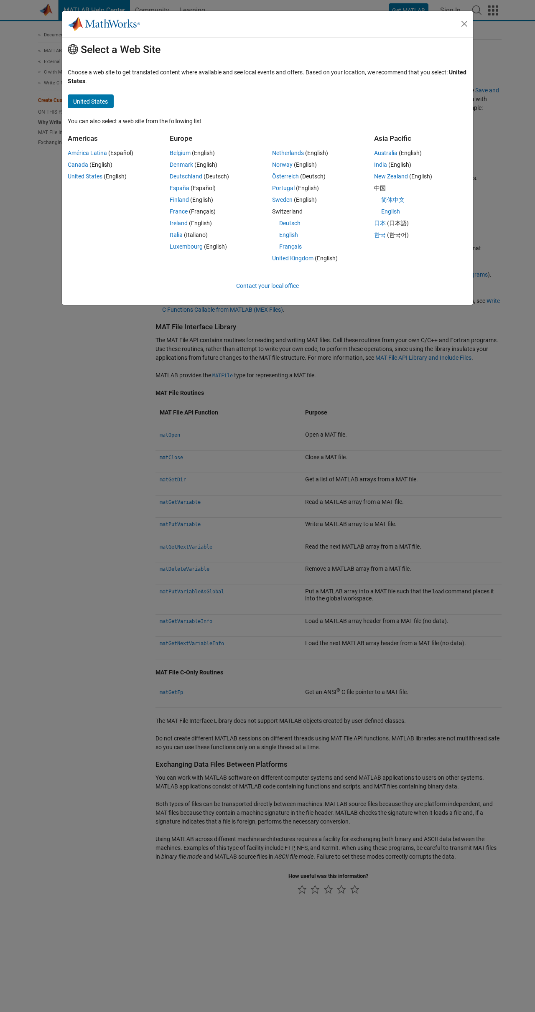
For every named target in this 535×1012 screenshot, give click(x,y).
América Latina (87, 153)
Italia (176, 234)
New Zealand (391, 176)
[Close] (464, 24)
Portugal (283, 188)
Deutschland (186, 176)
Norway (282, 164)
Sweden (282, 199)
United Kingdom (292, 258)
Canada (78, 164)
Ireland (179, 223)
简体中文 (393, 199)
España (179, 188)
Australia (385, 153)
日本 (380, 223)
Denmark (181, 164)
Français (290, 246)
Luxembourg (186, 246)
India (380, 164)
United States (85, 176)
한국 (380, 234)
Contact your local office (267, 285)
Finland (179, 199)
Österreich (285, 176)
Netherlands (288, 153)
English (288, 234)
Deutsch (290, 223)
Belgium (180, 153)
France (179, 211)
